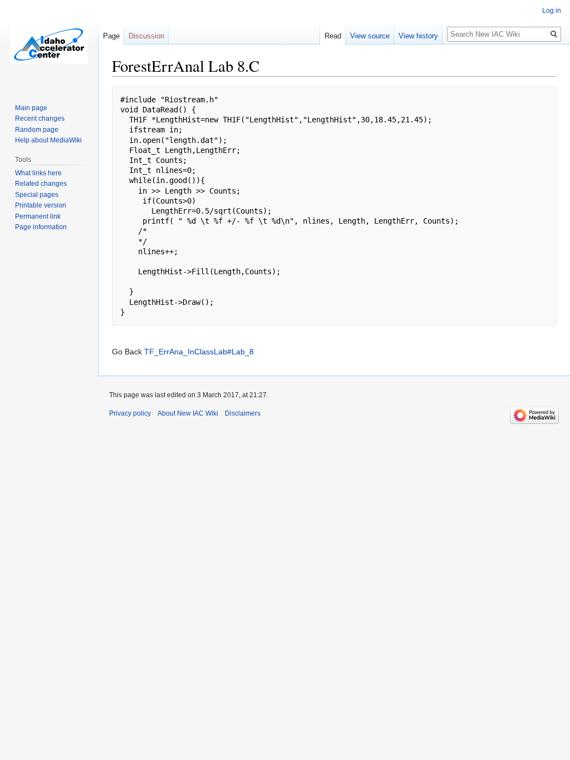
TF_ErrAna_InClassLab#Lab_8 (199, 351)
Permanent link (38, 216)
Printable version (40, 205)
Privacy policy (130, 413)
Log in (551, 10)
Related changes (41, 183)
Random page (36, 130)
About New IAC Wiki (188, 413)
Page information (41, 227)
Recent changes (40, 118)
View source (370, 36)
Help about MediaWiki (48, 140)
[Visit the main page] (49, 44)
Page (111, 36)
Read (333, 36)
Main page (31, 108)
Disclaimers (243, 413)
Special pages (36, 195)
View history (418, 36)
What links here (38, 173)
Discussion (146, 36)
